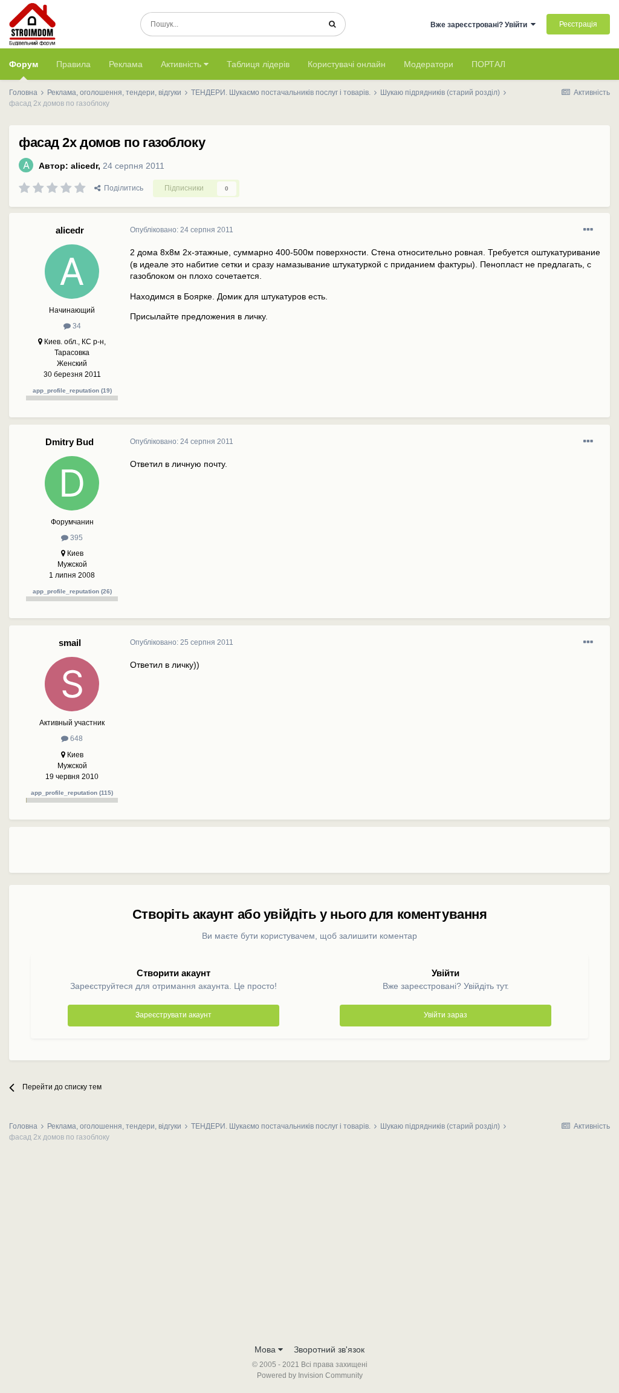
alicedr (84, 166)
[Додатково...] (588, 230)
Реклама (126, 64)
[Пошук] (332, 24)
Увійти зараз (445, 1015)
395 (75, 537)
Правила (73, 64)
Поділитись (121, 188)
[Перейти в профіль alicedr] (26, 165)
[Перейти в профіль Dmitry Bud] (72, 483)
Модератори (428, 64)
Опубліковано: (181, 230)
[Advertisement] (271, 855)
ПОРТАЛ (488, 64)
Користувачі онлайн (347, 64)
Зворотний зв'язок (329, 1349)
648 (75, 738)
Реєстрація (578, 24)
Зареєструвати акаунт (173, 1015)
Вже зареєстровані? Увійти (480, 25)
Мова (266, 1349)
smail (70, 643)
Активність (182, 64)
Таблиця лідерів (258, 64)
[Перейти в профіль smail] (72, 684)
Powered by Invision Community (310, 1375)
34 (76, 326)
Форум (23, 64)
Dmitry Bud (69, 442)
